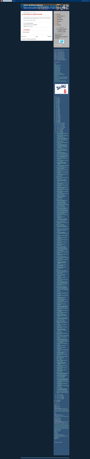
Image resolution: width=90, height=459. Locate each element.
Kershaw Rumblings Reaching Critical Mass (62, 192)
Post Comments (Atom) (31, 39)
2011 (57, 118)
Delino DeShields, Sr (61, 15)
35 (59, 426)
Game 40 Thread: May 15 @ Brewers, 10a (62, 272)
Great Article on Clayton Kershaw (32, 14)
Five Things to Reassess (61, 148)
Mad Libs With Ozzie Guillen (62, 356)
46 (58, 428)
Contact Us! (57, 37)
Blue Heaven (56, 66)
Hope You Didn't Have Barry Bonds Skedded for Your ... (62, 282)
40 (65, 426)
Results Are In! (59, 198)
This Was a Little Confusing (62, 139)
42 (67, 426)
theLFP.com (56, 75)
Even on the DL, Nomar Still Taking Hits (62, 384)
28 (65, 425)
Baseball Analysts (57, 429)
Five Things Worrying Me (61, 246)
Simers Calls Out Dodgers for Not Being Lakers (62, 187)
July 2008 (59, 129)
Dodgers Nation (57, 71)
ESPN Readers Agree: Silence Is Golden (62, 381)
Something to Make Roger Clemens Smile (62, 352)
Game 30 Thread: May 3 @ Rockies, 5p (62, 366)
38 (63, 426)
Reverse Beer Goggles (61, 321)
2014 (57, 114)
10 (54, 409)
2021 (57, 105)
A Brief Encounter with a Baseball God (61, 267)
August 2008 (59, 128)
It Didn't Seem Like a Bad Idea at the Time (62, 190)
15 (60, 409)
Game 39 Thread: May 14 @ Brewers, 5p (62, 280)
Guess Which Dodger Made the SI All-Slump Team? (62, 389)
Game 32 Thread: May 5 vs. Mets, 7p (62, 354)
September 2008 (60, 127)
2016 (57, 111)
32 (66, 411)
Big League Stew (57, 65)
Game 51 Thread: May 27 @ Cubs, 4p (62, 170)
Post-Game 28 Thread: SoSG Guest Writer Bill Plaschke (62, 379)
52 (65, 428)
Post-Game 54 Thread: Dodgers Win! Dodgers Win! (62, 138)
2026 (57, 98)
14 (59, 409)
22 (54, 411)
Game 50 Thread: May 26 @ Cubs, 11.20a (62, 174)
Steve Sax (59, 24)
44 (56, 428)
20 (66, 409)
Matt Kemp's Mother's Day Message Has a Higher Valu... (62, 315)
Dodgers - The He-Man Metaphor (61, 348)
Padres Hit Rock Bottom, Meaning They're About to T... (62, 226)
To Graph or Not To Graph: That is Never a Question (62, 219)
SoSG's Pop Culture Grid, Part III (62, 393)
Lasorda (59, 30)
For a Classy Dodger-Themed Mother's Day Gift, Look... (62, 306)
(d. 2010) (64, 28)
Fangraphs (56, 433)
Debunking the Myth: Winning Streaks (62, 172)
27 (60, 411)
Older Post (50, 36)
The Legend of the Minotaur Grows (62, 344)
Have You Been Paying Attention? (61, 244)
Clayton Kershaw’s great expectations (30, 17)
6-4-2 (55, 63)
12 (57, 409)
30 (64, 411)
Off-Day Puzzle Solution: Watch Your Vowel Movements (61, 196)
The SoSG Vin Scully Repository (61, 36)
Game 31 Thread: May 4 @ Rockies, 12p (62, 361)
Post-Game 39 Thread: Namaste (61, 276)
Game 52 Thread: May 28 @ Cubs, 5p (62, 158)
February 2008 (60, 397)
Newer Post (23, 36)
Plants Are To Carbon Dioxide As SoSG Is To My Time (62, 210)
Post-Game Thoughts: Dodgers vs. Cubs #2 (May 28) (62, 156)
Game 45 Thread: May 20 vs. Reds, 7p (62, 223)
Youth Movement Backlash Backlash (62, 238)
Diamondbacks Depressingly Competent (62, 311)
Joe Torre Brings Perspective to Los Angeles (62, 341)
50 (63, 428)
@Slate (55, 432)
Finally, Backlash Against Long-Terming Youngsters (62, 248)
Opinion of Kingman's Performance (61, 76)
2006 (57, 401)
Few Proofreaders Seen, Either (62, 335)
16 (61, 409)
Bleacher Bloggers (57, 418)
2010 (57, 119)
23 (56, 411)
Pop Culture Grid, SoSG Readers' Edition (61, 298)
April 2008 (59, 394)
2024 (57, 101)
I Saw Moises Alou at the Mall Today (62, 350)
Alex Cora (59, 14)
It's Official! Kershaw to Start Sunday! (62, 185)
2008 (57, 122)
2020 (57, 106)
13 (58, 409)
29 (63, 411)
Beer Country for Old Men (61, 270)
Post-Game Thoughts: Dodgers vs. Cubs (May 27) (62, 166)
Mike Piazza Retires (60, 224)
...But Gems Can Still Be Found (61, 230)
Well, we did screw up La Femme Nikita (61, 265)
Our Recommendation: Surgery (62, 228)
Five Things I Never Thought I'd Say (62, 236)
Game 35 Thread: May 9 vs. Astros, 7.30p (62, 313)
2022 (57, 103)
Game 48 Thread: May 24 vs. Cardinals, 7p (62, 183)
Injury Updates (59, 332)
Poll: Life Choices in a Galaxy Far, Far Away (62, 161)
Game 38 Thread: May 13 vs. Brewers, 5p (62, 284)
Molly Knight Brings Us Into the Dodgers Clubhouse (62, 145)
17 (63, 409)
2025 (57, 100)
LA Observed (56, 437)
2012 (57, 116)
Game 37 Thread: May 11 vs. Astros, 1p (62, 302)
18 (64, 409)
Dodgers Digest (57, 69)
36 (60, 426)
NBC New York (57, 430)
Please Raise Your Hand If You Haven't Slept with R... (62, 374)
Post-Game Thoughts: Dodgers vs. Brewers (62, 258)
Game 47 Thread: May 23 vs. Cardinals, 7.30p (62, 194)
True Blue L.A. (57, 79)
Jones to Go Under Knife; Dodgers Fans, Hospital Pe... (62, 180)
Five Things (59, 291)
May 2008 (59, 132)
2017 (57, 110)
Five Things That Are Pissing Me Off (62, 295)
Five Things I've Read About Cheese (62, 293)
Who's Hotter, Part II (60, 319)
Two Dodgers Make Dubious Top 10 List (62, 147)
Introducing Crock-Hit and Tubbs (61, 337)
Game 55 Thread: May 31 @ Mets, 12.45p (62, 134)
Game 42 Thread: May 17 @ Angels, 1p (62, 254)
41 (66, 426)
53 (66, 428)
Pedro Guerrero (59, 28)
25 (58, 411)
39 (64, 426)
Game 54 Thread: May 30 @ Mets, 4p (62, 143)
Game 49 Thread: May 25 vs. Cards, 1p (62, 178)
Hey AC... (58, 269)
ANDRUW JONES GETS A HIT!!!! (62, 323)
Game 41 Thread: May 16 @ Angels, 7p (62, 260)
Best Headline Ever (60, 357)
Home (37, 36)
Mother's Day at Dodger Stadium (61, 304)
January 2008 (59, 398)
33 (67, 411)
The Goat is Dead (60, 141)
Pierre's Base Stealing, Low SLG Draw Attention (62, 201)
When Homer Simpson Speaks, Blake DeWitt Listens (61, 329)
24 (57, 411)
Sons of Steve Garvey (33, 5)
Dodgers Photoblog (58, 73)
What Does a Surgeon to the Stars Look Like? (62, 168)
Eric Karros (59, 31)
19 (65, 409)
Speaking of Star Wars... (61, 206)
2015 (57, 113)
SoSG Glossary (58, 35)
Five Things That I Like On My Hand (62, 290)
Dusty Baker (59, 17)
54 (67, 428)
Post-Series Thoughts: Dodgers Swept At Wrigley (62, 153)
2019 (57, 107)
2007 (57, 400)
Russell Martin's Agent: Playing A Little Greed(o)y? (62, 205)
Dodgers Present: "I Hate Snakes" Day (61, 370)
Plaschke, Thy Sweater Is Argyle (60, 78)
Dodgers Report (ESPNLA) (59, 74)
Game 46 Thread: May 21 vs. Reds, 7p (62, 215)
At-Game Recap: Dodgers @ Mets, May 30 (62, 136)
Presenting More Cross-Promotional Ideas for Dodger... (61, 363)
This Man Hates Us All (61, 273)
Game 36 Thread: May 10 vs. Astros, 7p (62, 308)
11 (66, 416)
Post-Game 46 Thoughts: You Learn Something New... (62, 208)
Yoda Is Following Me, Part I (62, 154)
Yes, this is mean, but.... (61, 256)
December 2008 (60, 123)
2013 (57, 115)
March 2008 (59, 396)
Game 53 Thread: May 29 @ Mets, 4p (62, 151)
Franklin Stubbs (60, 19)
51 (64, 428)
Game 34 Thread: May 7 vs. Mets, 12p (62, 327)
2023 (57, 102)
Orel (57, 23)
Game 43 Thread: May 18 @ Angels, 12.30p (62, 250)
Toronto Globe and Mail (58, 434)
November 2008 (60, 124)
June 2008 (59, 130)
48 (60, 428)
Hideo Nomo (59, 21)
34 (54, 412)
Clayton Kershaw (29, 23)
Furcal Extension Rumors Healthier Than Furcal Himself (61, 262)
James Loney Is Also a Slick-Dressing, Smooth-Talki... (62, 318)
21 (67, 409)
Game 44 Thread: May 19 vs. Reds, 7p (62, 240)
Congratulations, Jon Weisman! (60, 217)
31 (65, 411)
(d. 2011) (64, 31)
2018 (57, 109)
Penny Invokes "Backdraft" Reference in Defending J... (62, 288)
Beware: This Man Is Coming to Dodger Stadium (62, 213)
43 (54, 428)
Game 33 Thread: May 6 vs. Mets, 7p (62, 334)
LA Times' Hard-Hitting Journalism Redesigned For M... (62, 233)
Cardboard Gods (57, 67)
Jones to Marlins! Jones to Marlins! (62, 242)
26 (59, 411)
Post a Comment (26, 32)
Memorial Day (59, 176)
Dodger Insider (57, 70)
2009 (57, 120)
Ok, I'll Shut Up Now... (61, 377)
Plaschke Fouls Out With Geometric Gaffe (61, 300)
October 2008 (59, 125)
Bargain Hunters (60, 371)
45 (57, 428)
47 (59, 428)
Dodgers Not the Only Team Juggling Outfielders (62, 376)
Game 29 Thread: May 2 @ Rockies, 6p (62, 368)
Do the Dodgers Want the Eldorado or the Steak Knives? (61, 163)
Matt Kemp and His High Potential (61, 346)
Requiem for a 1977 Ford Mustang (61, 325)
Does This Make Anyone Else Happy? (62, 252)
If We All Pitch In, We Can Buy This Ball (62, 386)
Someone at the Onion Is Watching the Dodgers (61, 203)
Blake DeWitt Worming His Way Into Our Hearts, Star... (62, 339)
